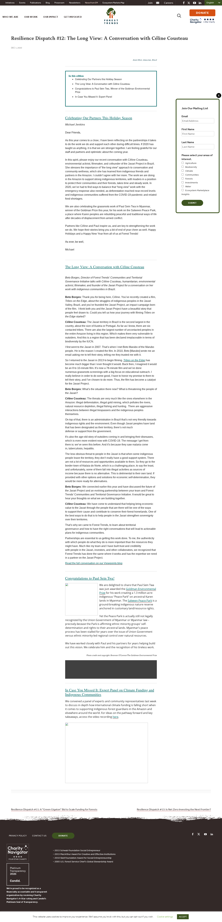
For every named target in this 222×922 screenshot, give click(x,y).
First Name (188, 129)
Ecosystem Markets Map (113, 2)
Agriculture (190, 163)
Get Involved (73, 16)
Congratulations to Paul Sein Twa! (89, 578)
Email (185, 116)
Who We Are (10, 16)
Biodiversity (191, 166)
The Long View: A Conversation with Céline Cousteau (104, 266)
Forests (189, 178)
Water (188, 186)
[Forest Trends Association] (18, 884)
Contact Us (39, 835)
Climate (189, 170)
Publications (35, 2)
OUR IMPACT (50, 16)
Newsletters (74, 2)
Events (22, 2)
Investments (191, 182)
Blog (48, 2)
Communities (192, 174)
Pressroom (59, 2)
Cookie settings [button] (165, 916)
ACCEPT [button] (183, 916)
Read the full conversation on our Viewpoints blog (93, 563)
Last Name (188, 142)
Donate (63, 835)
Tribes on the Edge (134, 360)
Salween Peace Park (140, 600)
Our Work (31, 16)
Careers (168, 2)
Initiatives (10, 2)
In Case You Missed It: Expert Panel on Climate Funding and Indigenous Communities (109, 692)
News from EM (91, 2)
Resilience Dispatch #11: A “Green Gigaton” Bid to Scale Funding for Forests (54, 809)
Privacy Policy (18, 835)
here (115, 717)
